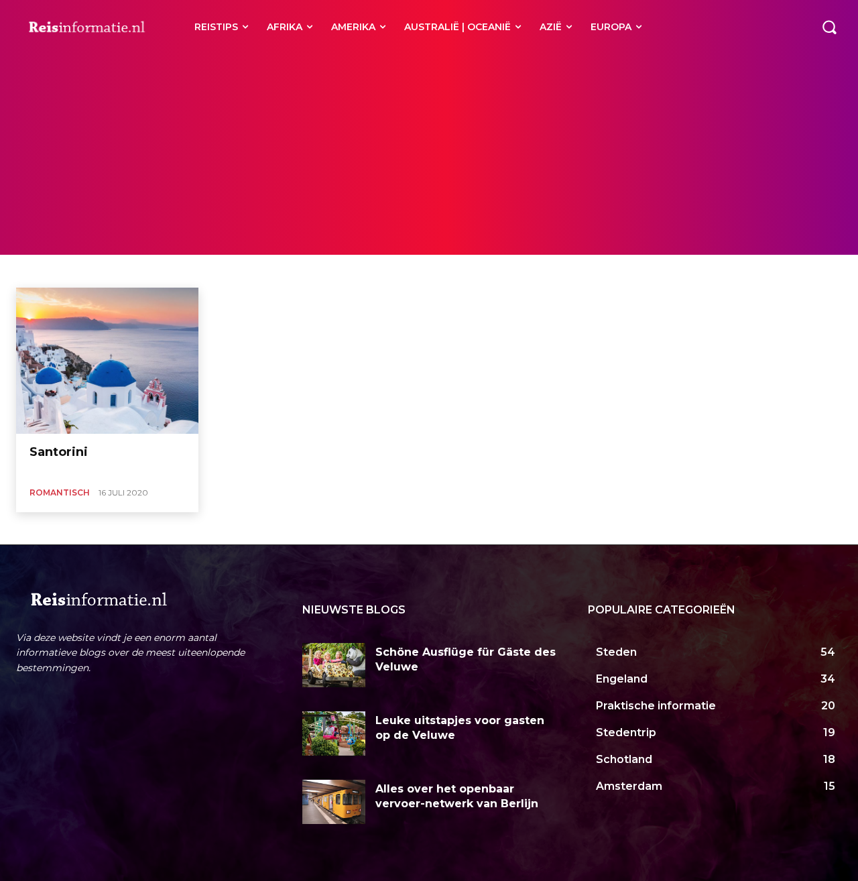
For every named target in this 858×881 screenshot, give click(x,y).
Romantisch (59, 492)
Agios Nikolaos (406, 271)
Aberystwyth (91, 271)
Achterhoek (221, 271)
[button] (829, 27)
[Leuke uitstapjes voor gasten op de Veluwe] (334, 733)
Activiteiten (312, 271)
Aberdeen (37, 271)
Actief (267, 271)
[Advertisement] (429, 154)
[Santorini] (107, 361)
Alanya (458, 271)
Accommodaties (157, 271)
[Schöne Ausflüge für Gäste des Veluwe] (334, 665)
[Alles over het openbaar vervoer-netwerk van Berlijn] (334, 802)
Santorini (58, 452)
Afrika (357, 271)
